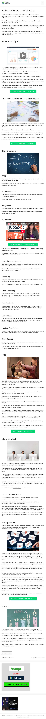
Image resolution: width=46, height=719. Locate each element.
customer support (17, 488)
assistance (34, 514)
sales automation (13, 194)
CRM (41, 553)
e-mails (9, 295)
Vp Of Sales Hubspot (8, 657)
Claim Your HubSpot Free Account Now (22, 244)
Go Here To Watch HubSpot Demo (22, 91)
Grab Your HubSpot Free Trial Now (22, 599)
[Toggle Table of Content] (9, 653)
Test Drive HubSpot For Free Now (22, 143)
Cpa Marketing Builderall (38, 657)
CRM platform (15, 629)
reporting (17, 279)
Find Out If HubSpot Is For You (22, 431)
